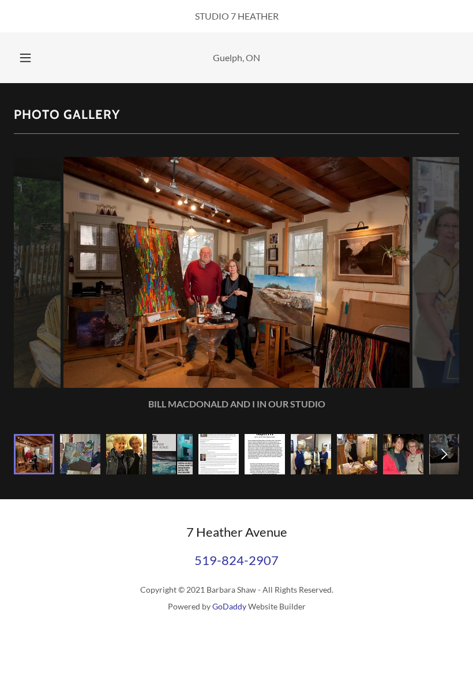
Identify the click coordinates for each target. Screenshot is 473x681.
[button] (33, 57)
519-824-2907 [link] (236, 560)
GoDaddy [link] (229, 606)
